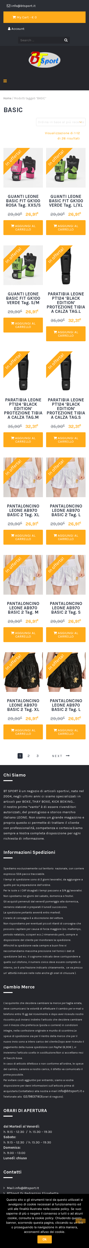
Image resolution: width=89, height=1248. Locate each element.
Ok (44, 1239)
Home (7, 98)
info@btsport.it (70, 1091)
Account (17, 29)
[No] (81, 1221)
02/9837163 (32, 1096)
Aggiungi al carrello (24, 227)
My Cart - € (26, 17)
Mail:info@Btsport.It (23, 1188)
